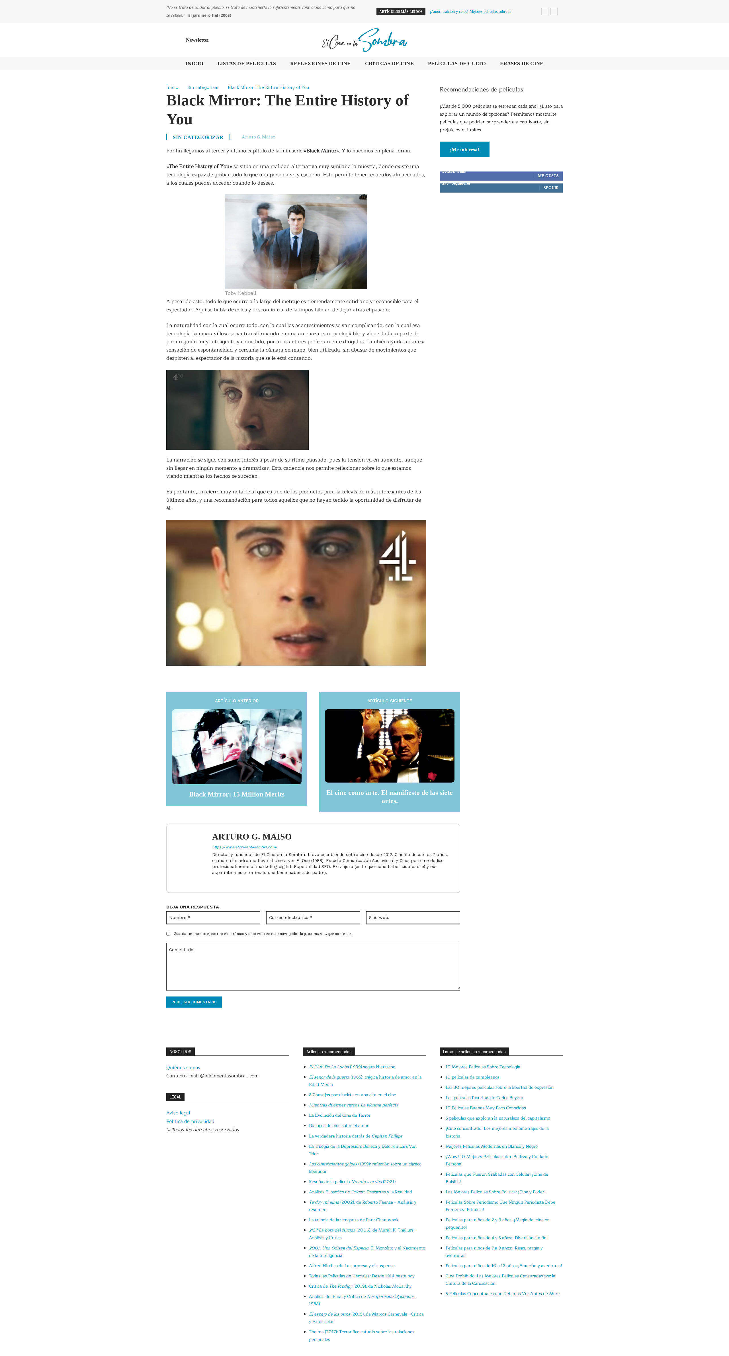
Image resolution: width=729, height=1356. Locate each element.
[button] (556, 40)
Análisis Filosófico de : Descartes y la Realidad (360, 1192)
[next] (554, 11)
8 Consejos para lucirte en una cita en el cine (352, 1094)
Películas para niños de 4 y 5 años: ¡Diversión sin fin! (497, 1237)
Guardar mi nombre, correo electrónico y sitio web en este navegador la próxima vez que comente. (263, 933)
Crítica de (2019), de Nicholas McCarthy (360, 1286)
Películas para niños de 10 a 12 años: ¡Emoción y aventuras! (504, 1265)
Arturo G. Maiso (258, 136)
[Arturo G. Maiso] (192, 858)
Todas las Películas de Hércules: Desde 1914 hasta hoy (362, 1276)
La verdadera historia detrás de (355, 1136)
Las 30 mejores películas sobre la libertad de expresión (500, 1087)
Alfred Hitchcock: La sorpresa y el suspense (352, 1265)
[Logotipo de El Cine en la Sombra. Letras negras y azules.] (364, 40)
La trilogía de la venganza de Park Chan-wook (354, 1220)
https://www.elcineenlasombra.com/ (244, 847)
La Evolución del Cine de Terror (339, 1115)
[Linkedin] (214, 882)
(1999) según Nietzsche (352, 1067)
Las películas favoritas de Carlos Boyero (484, 1097)
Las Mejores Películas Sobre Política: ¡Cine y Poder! (496, 1192)
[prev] (544, 11)
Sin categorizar (203, 87)
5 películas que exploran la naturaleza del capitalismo (498, 1118)
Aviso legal (178, 1113)
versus (353, 1105)
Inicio (172, 87)
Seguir (551, 188)
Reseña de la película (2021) (352, 1181)
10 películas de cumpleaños (472, 1077)
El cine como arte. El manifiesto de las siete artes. (389, 796)
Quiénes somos (183, 1067)
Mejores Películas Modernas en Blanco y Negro (492, 1146)
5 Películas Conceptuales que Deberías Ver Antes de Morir (503, 1293)
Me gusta (548, 176)
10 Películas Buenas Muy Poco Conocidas (486, 1108)
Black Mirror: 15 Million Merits (236, 794)
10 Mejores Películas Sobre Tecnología (483, 1067)
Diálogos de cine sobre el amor (338, 1125)
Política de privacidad (190, 1121)
